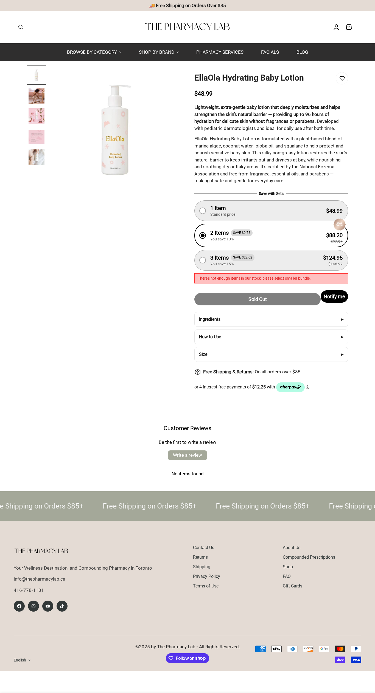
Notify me (334, 296)
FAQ (287, 576)
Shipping (201, 566)
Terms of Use (206, 586)
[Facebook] (19, 606)
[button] (271, 210)
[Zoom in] (165, 77)
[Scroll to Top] (364, 663)
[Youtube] (47, 606)
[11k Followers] (33, 606)
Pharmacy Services (220, 52)
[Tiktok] (62, 606)
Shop (288, 566)
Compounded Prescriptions (309, 557)
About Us (291, 547)
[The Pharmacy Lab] (187, 27)
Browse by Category (92, 52)
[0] (349, 27)
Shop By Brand (156, 52)
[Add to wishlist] (342, 78)
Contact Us (203, 547)
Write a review (187, 455)
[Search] (21, 27)
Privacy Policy (206, 576)
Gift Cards (292, 586)
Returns (200, 557)
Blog (302, 52)
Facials (270, 52)
